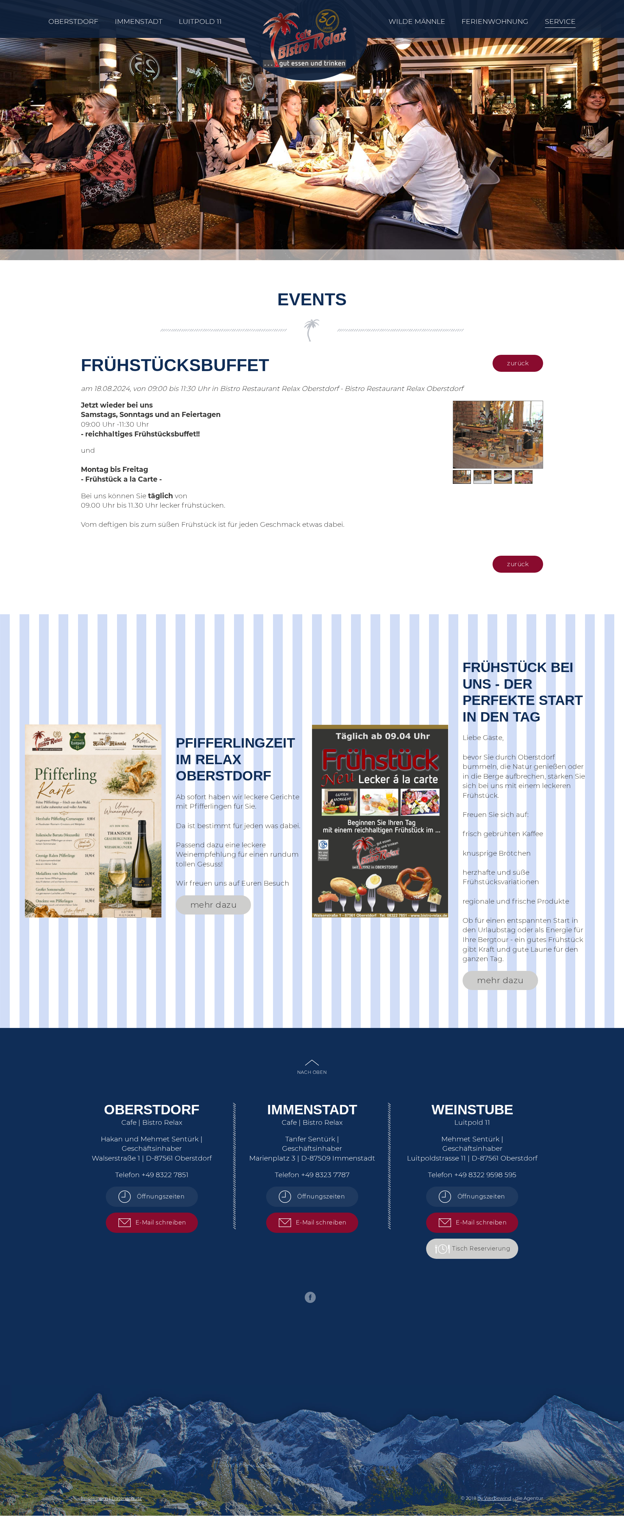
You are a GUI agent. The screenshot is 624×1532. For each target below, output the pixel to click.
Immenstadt (138, 21)
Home (305, 19)
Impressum (94, 1498)
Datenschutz (127, 1498)
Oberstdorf (73, 21)
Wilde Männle (417, 21)
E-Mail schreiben (160, 1222)
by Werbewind (494, 1498)
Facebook (310, 1297)
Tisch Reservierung (481, 1248)
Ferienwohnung (495, 21)
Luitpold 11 (200, 21)
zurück (518, 363)
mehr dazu (213, 905)
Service (560, 21)
